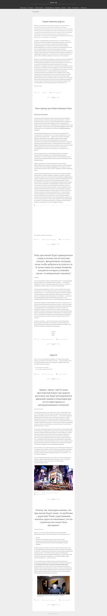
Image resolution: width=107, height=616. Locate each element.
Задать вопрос (23, 7)
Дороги (53, 355)
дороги (45, 92)
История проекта (49, 7)
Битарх (45, 239)
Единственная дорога (53, 21)
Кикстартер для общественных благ (53, 108)
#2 (55, 30)
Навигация (57, 7)
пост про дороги (67, 280)
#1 (51, 25)
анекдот (45, 374)
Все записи (30, 7)
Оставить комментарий (56, 92)
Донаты (69, 7)
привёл (62, 126)
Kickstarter (54, 167)
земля (51, 600)
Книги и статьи (39, 7)
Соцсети (63, 7)
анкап (45, 339)
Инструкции (75, 7)
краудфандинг (53, 239)
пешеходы (52, 492)
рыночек (51, 339)
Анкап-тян (53, 2)
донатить (56, 613)
